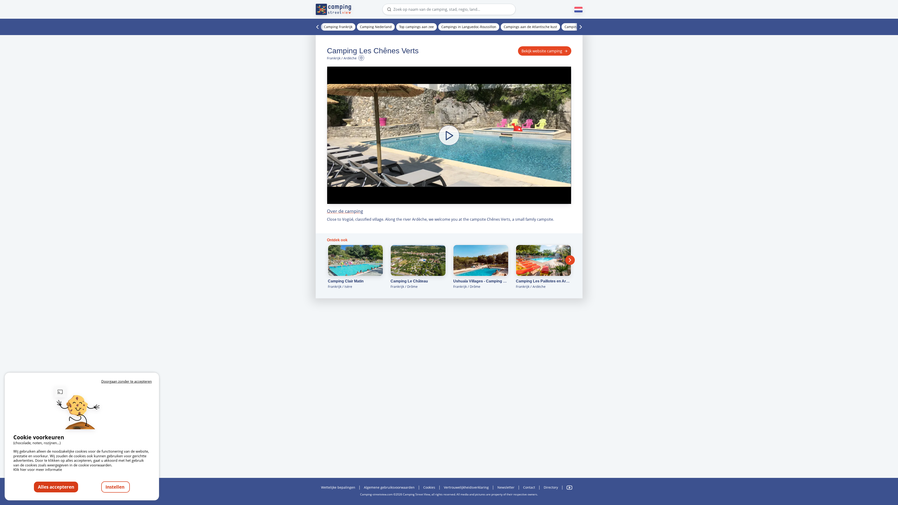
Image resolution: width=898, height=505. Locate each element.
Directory (551, 487)
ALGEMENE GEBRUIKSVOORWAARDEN (389, 487)
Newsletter (505, 487)
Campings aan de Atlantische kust (530, 27)
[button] (449, 135)
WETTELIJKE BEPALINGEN (338, 487)
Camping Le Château (409, 281)
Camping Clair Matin (346, 281)
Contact (529, 487)
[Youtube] (569, 488)
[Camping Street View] (333, 9)
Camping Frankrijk (338, 27)
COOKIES (429, 487)
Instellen (115, 487)
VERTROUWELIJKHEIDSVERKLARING (466, 487)
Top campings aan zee (416, 27)
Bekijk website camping (541, 51)
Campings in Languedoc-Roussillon (468, 27)
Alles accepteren (56, 487)
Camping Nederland (376, 27)
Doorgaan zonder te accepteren (126, 381)
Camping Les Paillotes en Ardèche (543, 281)
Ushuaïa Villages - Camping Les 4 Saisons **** (480, 281)
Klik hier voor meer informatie (37, 469)
